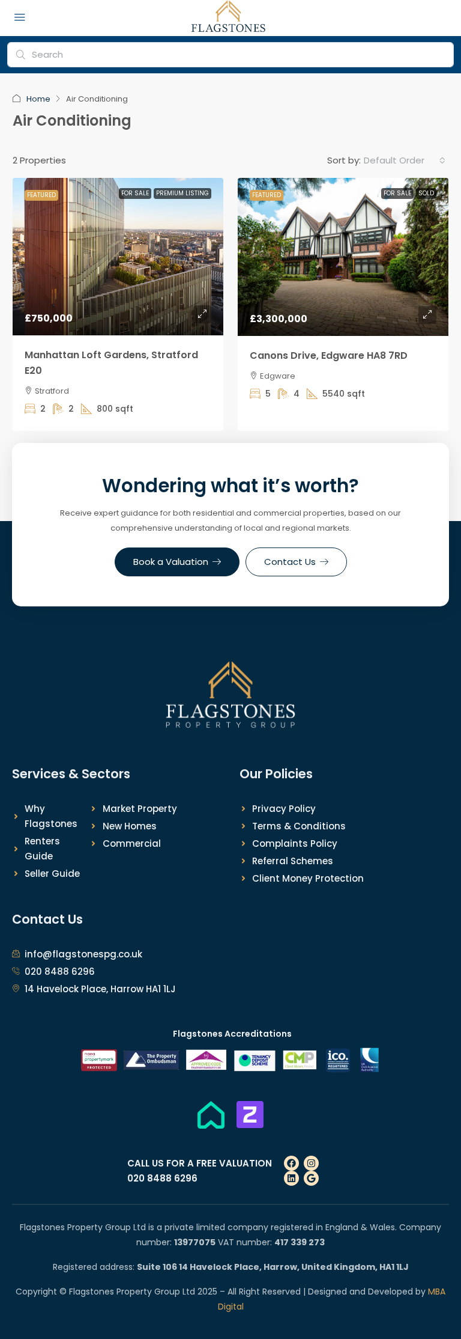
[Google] (311, 1178)
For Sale (135, 193)
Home (38, 99)
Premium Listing (182, 193)
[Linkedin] (291, 1178)
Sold (426, 193)
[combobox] (404, 160)
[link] (118, 257)
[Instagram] (311, 1163)
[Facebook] (291, 1163)
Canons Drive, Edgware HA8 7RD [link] (329, 355)
